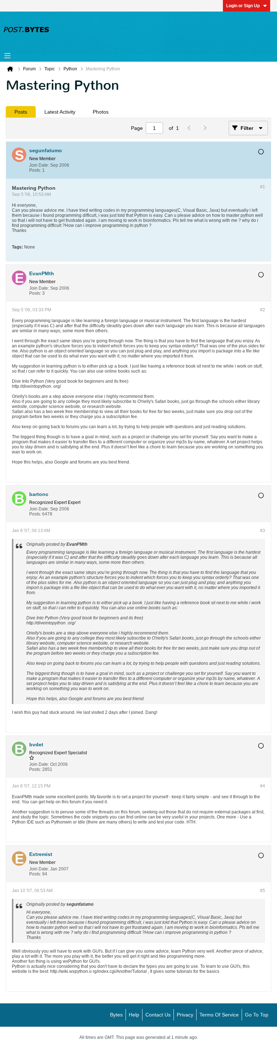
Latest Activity (59, 112)
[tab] (21, 112)
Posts (20, 112)
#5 (262, 890)
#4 (262, 786)
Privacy (185, 1015)
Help (134, 1015)
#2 (262, 309)
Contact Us (158, 1015)
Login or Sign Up (243, 5)
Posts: (35, 170)
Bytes (116, 1015)
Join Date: (39, 165)
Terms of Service (219, 1015)
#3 (262, 530)
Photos (101, 112)
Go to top (256, 1015)
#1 (262, 186)
